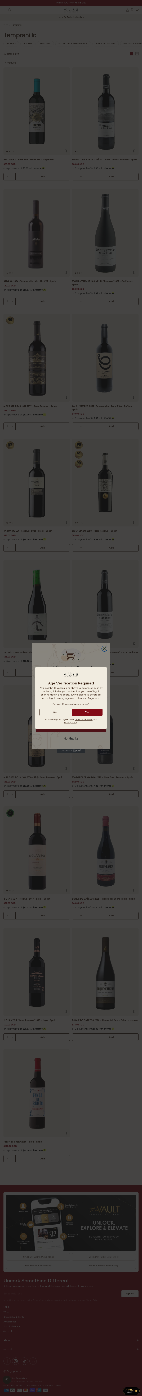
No (54, 712)
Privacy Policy (70, 722)
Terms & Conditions (83, 719)
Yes (87, 712)
